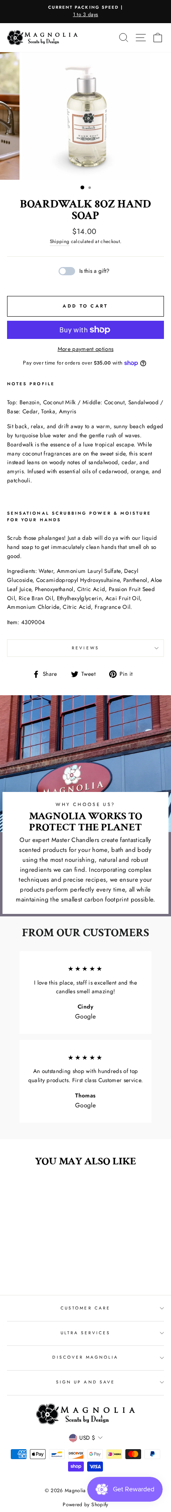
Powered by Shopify (85, 1504)
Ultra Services (86, 1333)
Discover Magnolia (85, 1357)
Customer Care (85, 1308)
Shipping (60, 241)
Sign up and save (85, 1382)
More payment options (86, 349)
